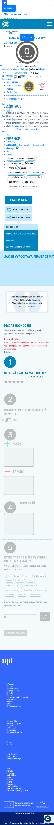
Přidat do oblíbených (21, 210)
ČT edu (34, 69)
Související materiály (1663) (18, 247)
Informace (11, 684)
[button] (47, 23)
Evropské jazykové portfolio (17, 791)
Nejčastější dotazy (14, 706)
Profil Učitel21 (12, 756)
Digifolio (10, 744)
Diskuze (10, 771)
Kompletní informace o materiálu (21, 234)
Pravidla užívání (13, 689)
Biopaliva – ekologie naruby (27, 38)
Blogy (9, 742)
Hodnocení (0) (12, 227)
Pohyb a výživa (12, 786)
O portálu (10, 686)
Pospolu (10, 784)
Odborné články (12, 721)
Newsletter (11, 699)
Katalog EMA (11, 728)
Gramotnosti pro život (15, 732)
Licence (10, 702)
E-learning (10, 773)
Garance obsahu (13, 691)
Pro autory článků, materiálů (17, 697)
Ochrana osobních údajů (25, 813)
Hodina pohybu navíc (15, 788)
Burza (9, 777)
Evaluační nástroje (14, 759)
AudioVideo (11, 775)
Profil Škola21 (12, 754)
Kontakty (10, 695)
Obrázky (10, 780)
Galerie (9, 782)
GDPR (9, 704)
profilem (31, 306)
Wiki (8, 769)
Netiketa (10, 693)
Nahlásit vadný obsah (21, 218)
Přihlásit (7, 352)
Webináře (10, 725)
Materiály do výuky (14, 723)
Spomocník (11, 730)
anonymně (33, 303)
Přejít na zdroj (18, 200)
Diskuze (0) (11, 240)
